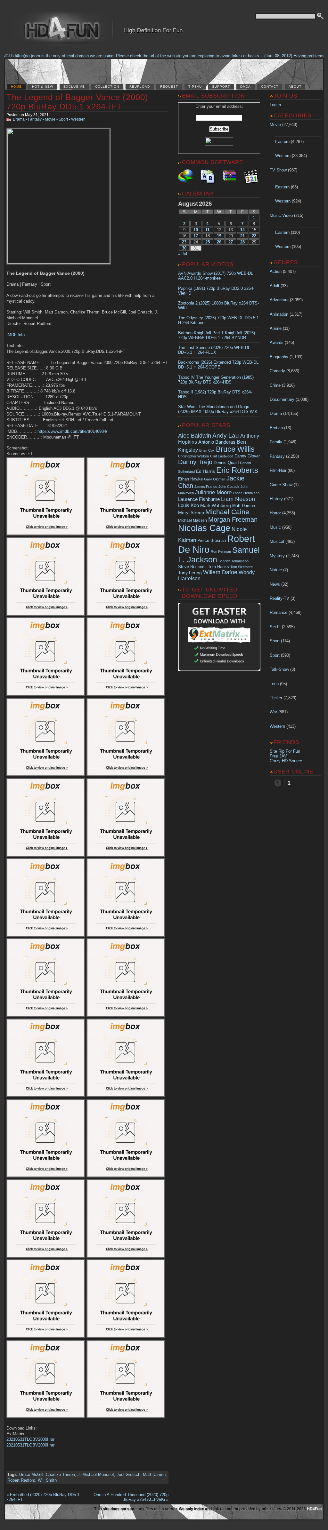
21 (242, 236)
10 (195, 229)
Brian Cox (207, 450)
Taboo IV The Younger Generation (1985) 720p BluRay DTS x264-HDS (216, 379)
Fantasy (35, 119)
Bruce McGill (31, 1474)
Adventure (279, 299)
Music (275, 527)
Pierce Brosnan (211, 540)
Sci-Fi (275, 626)
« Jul (182, 253)
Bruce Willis (235, 449)
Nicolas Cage (204, 528)
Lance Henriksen (246, 493)
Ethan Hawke (190, 479)
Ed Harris (205, 471)
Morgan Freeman (233, 519)
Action (276, 271)
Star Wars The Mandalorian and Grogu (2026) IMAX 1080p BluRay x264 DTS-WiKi (218, 409)
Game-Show (281, 484)
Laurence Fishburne (199, 499)
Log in (275, 104)
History (276, 498)
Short (275, 640)
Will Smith (47, 1480)
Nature (276, 569)
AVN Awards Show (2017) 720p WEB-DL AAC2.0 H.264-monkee (215, 276)
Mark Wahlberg (215, 505)
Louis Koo (188, 505)
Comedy (277, 371)
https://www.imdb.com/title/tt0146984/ (72, 431)
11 (207, 229)
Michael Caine (227, 512)
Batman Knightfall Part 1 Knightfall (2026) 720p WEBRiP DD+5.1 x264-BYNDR (216, 335)
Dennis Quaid (226, 462)
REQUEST (169, 86)
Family (276, 442)
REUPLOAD (139, 86)
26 (219, 242)
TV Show (278, 170)
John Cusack (228, 486)
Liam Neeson (238, 499)
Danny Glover (247, 456)
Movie (50, 119)
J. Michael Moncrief (96, 1474)
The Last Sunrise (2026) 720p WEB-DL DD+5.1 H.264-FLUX (214, 350)
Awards (276, 342)
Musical (277, 541)
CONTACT (269, 86)
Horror (275, 513)
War (273, 712)
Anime (276, 328)
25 (207, 242)
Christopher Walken (193, 456)
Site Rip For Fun (285, 751)
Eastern (282, 141)
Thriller (276, 697)
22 (254, 236)
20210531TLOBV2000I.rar (30, 1439)
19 (219, 236)
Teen (274, 683)
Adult (274, 285)
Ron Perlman (221, 551)
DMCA (245, 86)
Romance (278, 612)
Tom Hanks (218, 566)
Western (78, 119)
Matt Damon (154, 1474)
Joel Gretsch (128, 1474)
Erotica (276, 427)
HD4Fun (314, 1509)
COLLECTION (107, 86)
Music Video (281, 215)
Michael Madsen (192, 520)
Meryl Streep (191, 512)
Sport (63, 119)
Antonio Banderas (216, 442)
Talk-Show (279, 669)
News (275, 584)
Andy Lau (225, 435)
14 (242, 229)
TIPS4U (195, 86)
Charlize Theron (60, 1474)
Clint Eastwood (221, 456)
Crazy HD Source (286, 760)
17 (195, 236)
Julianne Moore (213, 492)
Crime (275, 385)
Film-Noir (278, 470)
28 (242, 242)
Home (16, 86)
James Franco (205, 486)
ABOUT (295, 86)
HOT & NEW (42, 86)
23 (184, 242)
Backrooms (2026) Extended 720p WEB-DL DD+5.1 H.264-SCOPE (218, 364)
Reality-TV (279, 598)
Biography (279, 356)
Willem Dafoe (220, 572)
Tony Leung (190, 572)
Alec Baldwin (194, 435)
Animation (279, 314)
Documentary (282, 399)
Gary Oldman (214, 479)
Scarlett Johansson (233, 561)
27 (230, 242)
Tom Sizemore (241, 567)
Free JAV (278, 756)
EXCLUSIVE (74, 86)
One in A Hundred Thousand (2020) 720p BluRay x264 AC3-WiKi (131, 1497)
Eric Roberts (237, 470)
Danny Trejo (195, 461)
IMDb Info (15, 334)
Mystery (277, 555)
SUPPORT (221, 86)
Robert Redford (21, 1480)
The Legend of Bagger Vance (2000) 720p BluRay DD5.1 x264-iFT (77, 102)
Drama (19, 119)
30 (184, 248)
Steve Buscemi (192, 567)
